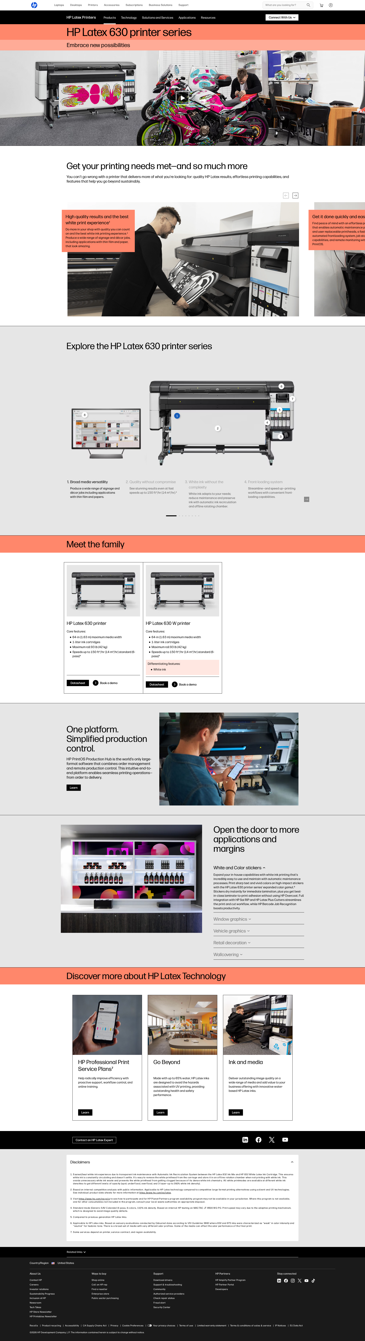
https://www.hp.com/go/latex (155, 1192)
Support (183, 5)
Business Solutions (160, 5)
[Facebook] (286, 1281)
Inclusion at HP (38, 1298)
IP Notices (280, 1325)
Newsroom (35, 1302)
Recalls (34, 1325)
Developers (221, 1289)
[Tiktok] (313, 1281)
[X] (300, 1281)
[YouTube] (306, 1281)
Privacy (114, 1325)
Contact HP (36, 1280)
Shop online (98, 1280)
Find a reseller (99, 1289)
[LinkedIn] (279, 1281)
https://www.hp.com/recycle (94, 1198)
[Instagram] (293, 1281)
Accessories (112, 5)
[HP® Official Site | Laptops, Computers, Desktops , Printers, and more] (34, 5)
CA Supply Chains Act (94, 1325)
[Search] (308, 5)
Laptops (59, 5)
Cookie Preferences (133, 1325)
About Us (35, 1273)
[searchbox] (285, 5)
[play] (182, 98)
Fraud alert (159, 1302)
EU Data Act (296, 1325)
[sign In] (330, 5)
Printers (93, 5)
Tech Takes (35, 1307)
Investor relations (39, 1289)
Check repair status (164, 1298)
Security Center (161, 1307)
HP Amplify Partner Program (230, 1280)
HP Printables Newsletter (43, 1316)
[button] (286, 195)
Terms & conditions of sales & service (250, 1325)
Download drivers (162, 1280)
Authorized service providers (168, 1293)
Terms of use (186, 1325)
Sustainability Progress (42, 1293)
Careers (34, 1284)
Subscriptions (134, 5)
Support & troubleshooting (167, 1284)
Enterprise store (100, 1293)
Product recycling (51, 1325)
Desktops (76, 5)
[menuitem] (59, 5)
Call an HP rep (99, 1284)
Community (159, 1289)
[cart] (321, 5)
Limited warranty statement (211, 1325)
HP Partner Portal (224, 1284)
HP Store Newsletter (41, 1312)
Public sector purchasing (105, 1298)
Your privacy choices (164, 1325)
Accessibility (72, 1325)
